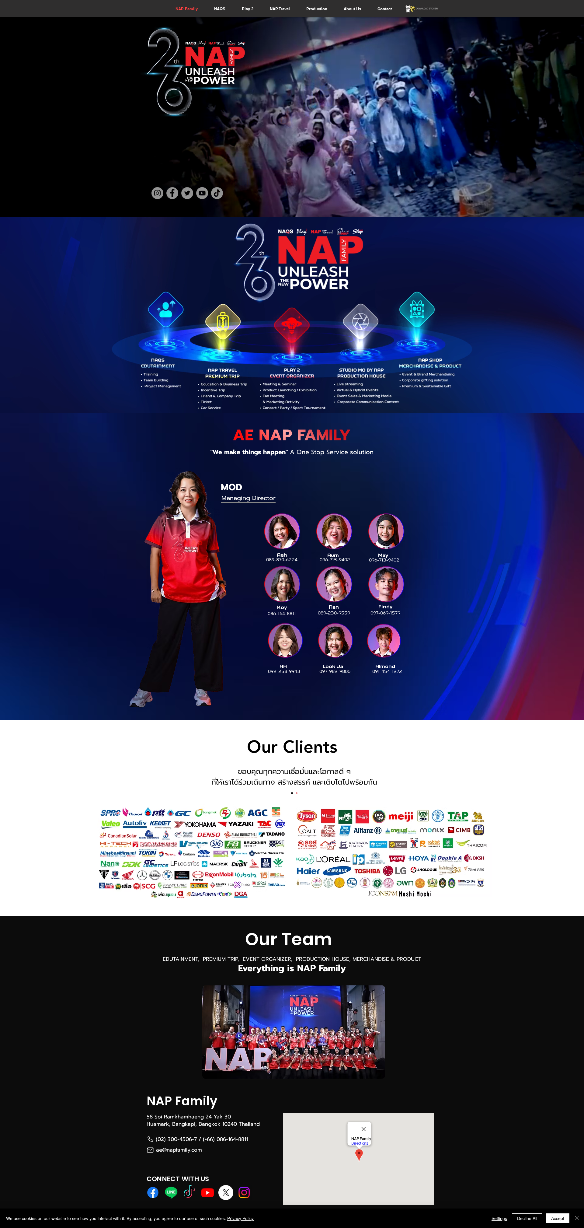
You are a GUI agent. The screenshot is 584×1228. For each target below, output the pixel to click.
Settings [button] (499, 1218)
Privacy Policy (240, 1218)
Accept (557, 1218)
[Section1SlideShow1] (292, 793)
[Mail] (150, 1150)
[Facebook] (172, 193)
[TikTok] (217, 193)
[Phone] (150, 1139)
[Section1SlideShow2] (296, 793)
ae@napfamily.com (179, 1150)
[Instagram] (157, 193)
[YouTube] (202, 193)
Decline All (527, 1218)
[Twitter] (187, 193)
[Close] (576, 1218)
